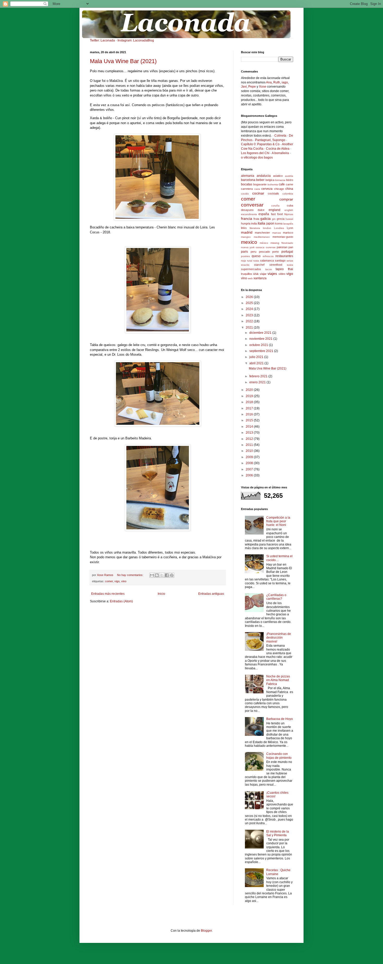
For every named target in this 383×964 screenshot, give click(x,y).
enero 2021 (258, 382)
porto (275, 251)
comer (109, 581)
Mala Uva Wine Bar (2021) (123, 61)
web (250, 278)
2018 (250, 402)
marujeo (246, 236)
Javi (244, 86)
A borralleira (280, 153)
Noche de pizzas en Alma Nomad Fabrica (278, 680)
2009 (250, 457)
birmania (280, 180)
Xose (262, 86)
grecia (281, 218)
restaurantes (284, 256)
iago (285, 82)
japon (270, 223)
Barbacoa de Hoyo (279, 719)
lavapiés (288, 223)
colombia (287, 193)
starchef (259, 264)
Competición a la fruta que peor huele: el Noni (278, 521)
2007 (250, 469)
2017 (250, 408)
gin (274, 218)
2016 (250, 414)
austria (289, 175)
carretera (247, 188)
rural (249, 260)
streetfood (275, 264)
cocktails (273, 193)
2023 (250, 315)
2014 (250, 426)
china (289, 189)
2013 (250, 432)
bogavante (260, 184)
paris (244, 251)
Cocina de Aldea (277, 148)
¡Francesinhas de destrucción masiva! (278, 637)
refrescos (268, 256)
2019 (250, 396)
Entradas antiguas (211, 594)
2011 (250, 445)
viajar (263, 273)
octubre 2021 (259, 345)
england (274, 210)
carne (289, 184)
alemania (247, 176)
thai (290, 269)
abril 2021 (256, 363)
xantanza (260, 278)
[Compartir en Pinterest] (171, 575)
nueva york (248, 247)
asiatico (278, 175)
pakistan (282, 247)
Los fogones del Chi (255, 153)
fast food (277, 214)
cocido (245, 193)
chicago (279, 188)
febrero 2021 (258, 376)
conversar (252, 205)
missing (274, 242)
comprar (286, 199)
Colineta (280, 135)
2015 (250, 420)
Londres (279, 228)
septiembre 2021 (261, 351)
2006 (250, 475)
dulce (261, 209)
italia (261, 223)
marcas (276, 232)
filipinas (288, 214)
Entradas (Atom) (121, 601)
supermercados (251, 269)
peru (253, 251)
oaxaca (260, 247)
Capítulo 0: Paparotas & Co (260, 144)
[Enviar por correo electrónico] (152, 575)
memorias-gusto (283, 236)
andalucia (264, 176)
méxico (264, 242)
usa (255, 274)
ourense (271, 247)
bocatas (246, 184)
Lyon (290, 227)
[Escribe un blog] (156, 575)
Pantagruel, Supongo (270, 140)
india (254, 223)
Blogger (206, 930)
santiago (280, 260)
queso (256, 256)
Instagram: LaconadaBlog (136, 40)
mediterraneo (262, 236)
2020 (250, 390)
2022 (250, 321)
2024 (250, 309)
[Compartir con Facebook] (166, 575)
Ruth (276, 82)
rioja (243, 260)
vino (123, 581)
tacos (268, 269)
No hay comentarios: (130, 575)
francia (246, 218)
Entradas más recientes (108, 594)
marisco (288, 232)
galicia (265, 218)
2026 (250, 297)
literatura (255, 228)
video (282, 273)
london (267, 228)
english (289, 210)
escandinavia (249, 214)
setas (290, 260)
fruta (256, 218)
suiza (290, 264)
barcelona (248, 180)
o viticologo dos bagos (257, 157)
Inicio (161, 594)
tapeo (280, 269)
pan (290, 247)
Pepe (252, 86)
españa (263, 214)
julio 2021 (256, 357)
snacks (245, 264)
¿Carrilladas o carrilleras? (276, 597)
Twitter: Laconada (102, 40)
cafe (282, 184)
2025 (250, 303)
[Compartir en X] (161, 575)
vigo (117, 581)
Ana (269, 82)
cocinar (258, 193)
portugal (287, 251)
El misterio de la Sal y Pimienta (277, 833)
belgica (269, 179)
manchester (262, 232)
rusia (256, 260)
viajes (272, 273)
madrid (246, 232)
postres (245, 256)
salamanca (267, 260)
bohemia (273, 184)
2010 (250, 451)
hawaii (289, 218)
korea (278, 223)
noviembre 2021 (261, 339)
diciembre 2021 (260, 333)
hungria (245, 223)
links (244, 227)
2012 (250, 439)
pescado (264, 251)
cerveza (267, 189)
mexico (249, 242)
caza (257, 188)
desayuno (247, 209)
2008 (250, 463)
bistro (289, 179)
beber (260, 180)
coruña (275, 205)
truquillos (246, 273)
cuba (290, 205)
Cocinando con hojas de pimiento (279, 755)
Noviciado (287, 242)
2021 (250, 327)
